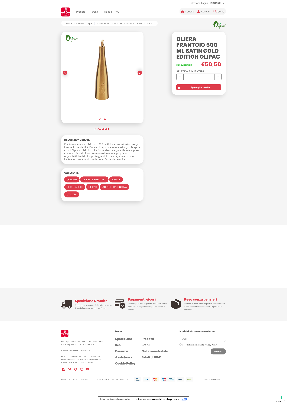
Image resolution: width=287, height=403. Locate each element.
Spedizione (123, 339)
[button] (188, 11)
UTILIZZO (72, 194)
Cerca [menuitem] (220, 11)
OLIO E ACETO (75, 186)
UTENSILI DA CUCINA (114, 186)
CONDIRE (72, 179)
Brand (146, 345)
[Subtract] (180, 77)
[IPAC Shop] (65, 12)
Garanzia (122, 351)
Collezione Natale (155, 351)
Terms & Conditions (120, 379)
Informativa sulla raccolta (115, 399)
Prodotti (148, 339)
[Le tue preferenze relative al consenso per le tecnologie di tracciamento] (282, 398)
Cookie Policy (125, 363)
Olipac (90, 23)
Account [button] (205, 11)
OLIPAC (92, 186)
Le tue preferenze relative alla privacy (157, 399)
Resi (118, 345)
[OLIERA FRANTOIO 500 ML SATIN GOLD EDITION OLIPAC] (100, 119)
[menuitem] (80, 12)
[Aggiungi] (217, 77)
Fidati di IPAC (151, 357)
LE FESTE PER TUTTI (94, 179)
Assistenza (123, 357)
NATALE (116, 179)
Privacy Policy (103, 379)
